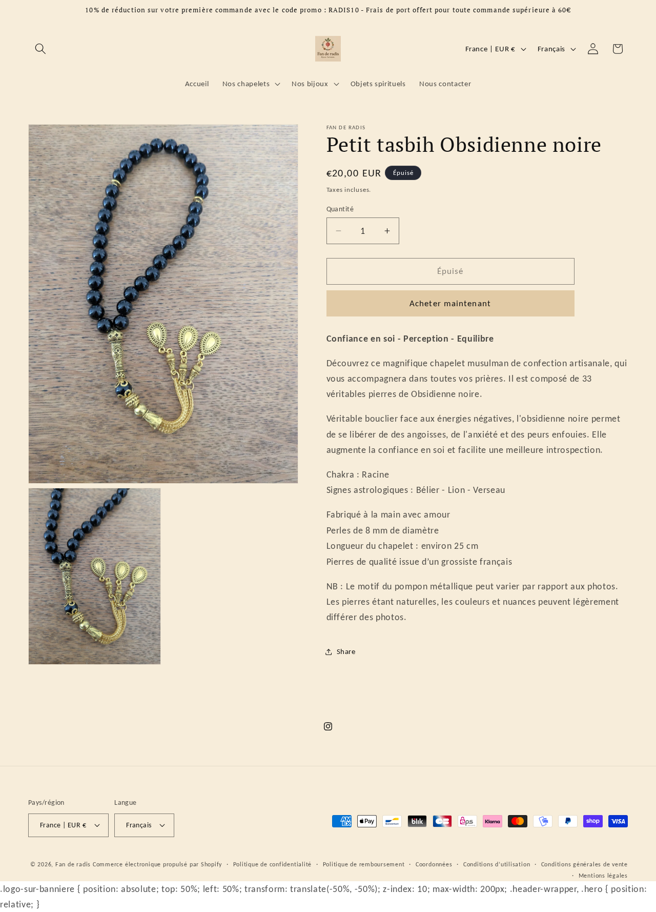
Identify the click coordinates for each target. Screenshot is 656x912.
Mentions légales (603, 875)
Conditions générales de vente (584, 864)
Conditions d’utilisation (496, 864)
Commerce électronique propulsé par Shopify (157, 864)
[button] (40, 48)
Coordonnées (434, 864)
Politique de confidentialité (272, 864)
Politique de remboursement (364, 864)
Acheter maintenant (450, 303)
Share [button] (346, 651)
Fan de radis (73, 864)
